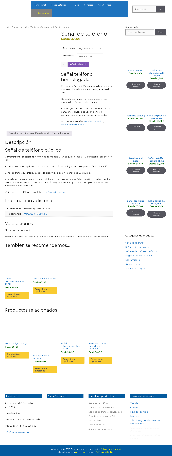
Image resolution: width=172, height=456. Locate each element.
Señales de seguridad (137, 268)
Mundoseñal (40, 5)
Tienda (134, 403)
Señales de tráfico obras (138, 247)
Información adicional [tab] (37, 133)
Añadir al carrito (78, 64)
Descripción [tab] (15, 133)
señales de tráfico (55, 192)
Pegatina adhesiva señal (138, 255)
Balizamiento (132, 260)
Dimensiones (69, 48)
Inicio (7, 27)
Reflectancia (68, 55)
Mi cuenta (135, 416)
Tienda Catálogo (58, 5)
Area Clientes (104, 5)
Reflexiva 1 (29, 214)
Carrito (134, 407)
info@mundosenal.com (18, 432)
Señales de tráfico (20, 27)
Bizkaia (36, 419)
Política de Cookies (105, 452)
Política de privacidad (110, 449)
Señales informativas (41, 27)
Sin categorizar (133, 264)
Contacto (88, 5)
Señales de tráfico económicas (142, 251)
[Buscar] (160, 9)
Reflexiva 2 (41, 214)
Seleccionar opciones (13, 295)
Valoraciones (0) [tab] (61, 133)
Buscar (161, 32)
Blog (77, 5)
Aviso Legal (81, 452)
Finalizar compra (139, 412)
